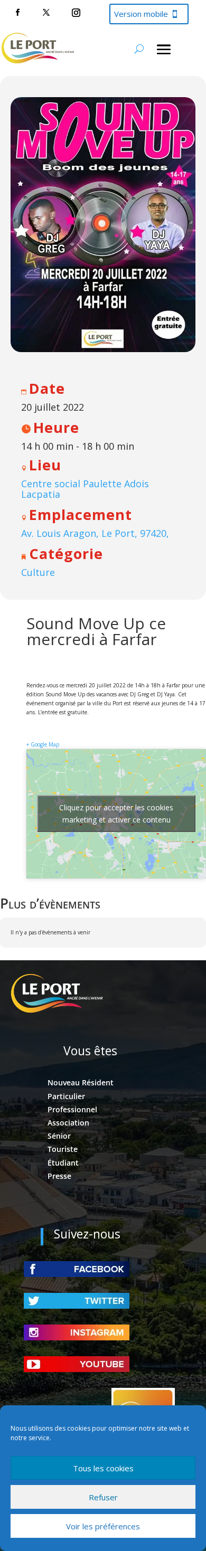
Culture (38, 572)
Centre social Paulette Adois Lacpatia (85, 488)
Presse (59, 1176)
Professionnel (72, 1109)
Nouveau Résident (81, 1082)
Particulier (66, 1096)
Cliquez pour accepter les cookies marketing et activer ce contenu (116, 813)
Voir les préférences (103, 1526)
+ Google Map (42, 744)
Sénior (59, 1136)
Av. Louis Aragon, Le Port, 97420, (95, 533)
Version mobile (141, 13)
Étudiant (63, 1163)
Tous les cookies (103, 1468)
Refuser (103, 1497)
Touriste (63, 1149)
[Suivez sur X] (46, 13)
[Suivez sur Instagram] (76, 12)
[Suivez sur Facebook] (17, 13)
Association (68, 1123)
